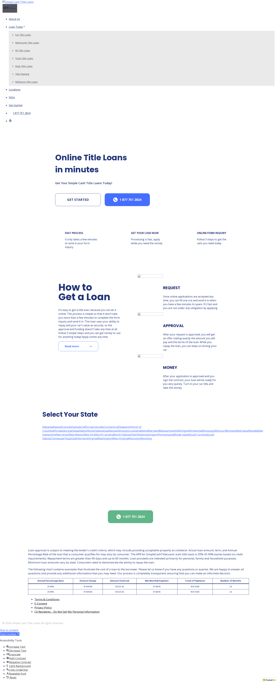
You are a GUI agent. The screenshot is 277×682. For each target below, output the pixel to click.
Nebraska (242, 431)
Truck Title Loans (24, 58)
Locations (15, 89)
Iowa (106, 431)
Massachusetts (168, 431)
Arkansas (75, 427)
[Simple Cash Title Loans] (18, 2)
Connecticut (111, 427)
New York (89, 434)
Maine (144, 431)
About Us (14, 19)
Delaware (124, 427)
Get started (15, 105)
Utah (75, 438)
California (87, 427)
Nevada (252, 431)
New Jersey (62, 434)
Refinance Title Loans (26, 81)
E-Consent (40, 603)
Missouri (220, 431)
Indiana (98, 431)
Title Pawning (22, 74)
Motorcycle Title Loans (27, 42)
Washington (104, 438)
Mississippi (208, 431)
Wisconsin (134, 438)
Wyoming (146, 438)
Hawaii (75, 431)
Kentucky (123, 431)
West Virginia (120, 438)
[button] (9, 634)
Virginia (92, 438)
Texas (68, 438)
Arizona (65, 427)
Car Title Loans (23, 34)
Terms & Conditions (46, 599)
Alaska (57, 427)
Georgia (66, 431)
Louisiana (134, 431)
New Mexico (76, 434)
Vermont (83, 438)
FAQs (12, 97)
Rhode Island (181, 434)
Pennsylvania (166, 434)
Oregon (153, 434)
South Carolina (198, 434)
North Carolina (104, 434)
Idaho (83, 431)
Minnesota (195, 431)
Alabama (47, 427)
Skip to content (9, 630)
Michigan (183, 431)
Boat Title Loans (24, 66)
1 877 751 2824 (21, 113)
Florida (58, 431)
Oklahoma (142, 434)
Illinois (90, 431)
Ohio (133, 434)
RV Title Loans (22, 50)
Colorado (98, 427)
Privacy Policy (43, 607)
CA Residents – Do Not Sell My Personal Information (67, 612)
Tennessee (57, 438)
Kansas (113, 431)
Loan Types (16, 27)
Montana (230, 431)
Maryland (153, 431)
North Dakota (121, 434)
